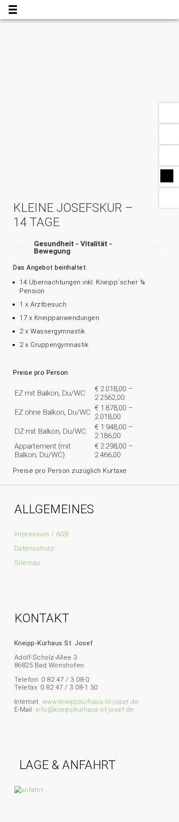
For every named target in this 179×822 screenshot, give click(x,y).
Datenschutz (34, 548)
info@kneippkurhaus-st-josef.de (85, 709)
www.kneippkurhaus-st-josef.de (90, 702)
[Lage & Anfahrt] (169, 155)
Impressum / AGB (41, 534)
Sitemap (27, 563)
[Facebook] (166, 175)
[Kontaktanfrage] (169, 134)
